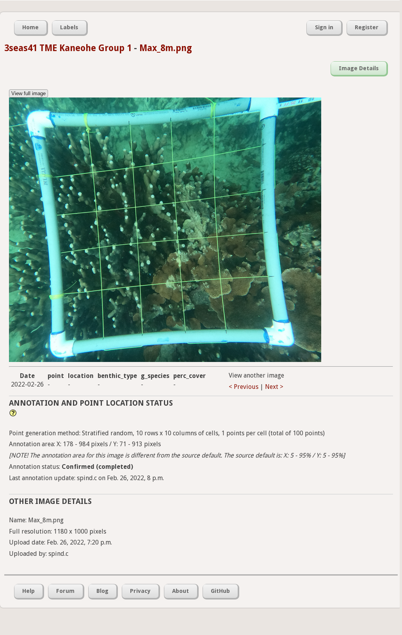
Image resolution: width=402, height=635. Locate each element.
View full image (28, 93)
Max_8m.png (165, 48)
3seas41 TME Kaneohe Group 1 (68, 48)
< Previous (243, 386)
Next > (274, 386)
